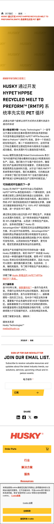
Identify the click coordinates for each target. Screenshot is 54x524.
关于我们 (9, 13)
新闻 (20, 13)
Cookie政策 (15, 496)
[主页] (2, 13)
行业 (27, 460)
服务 (27, 474)
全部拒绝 (27, 511)
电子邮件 (28, 379)
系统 (31, 341)
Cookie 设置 (28, 503)
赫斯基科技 (25, 287)
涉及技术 (24, 341)
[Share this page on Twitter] (30, 417)
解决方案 (27, 467)
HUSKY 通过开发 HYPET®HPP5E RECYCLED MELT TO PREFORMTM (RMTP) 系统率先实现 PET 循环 (24, 18)
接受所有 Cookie (27, 519)
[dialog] (27, 504)
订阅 (16, 392)
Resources (27, 481)
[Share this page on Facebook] (24, 417)
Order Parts (10, 449)
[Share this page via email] (36, 417)
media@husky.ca (11, 328)
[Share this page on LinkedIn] (18, 417)
